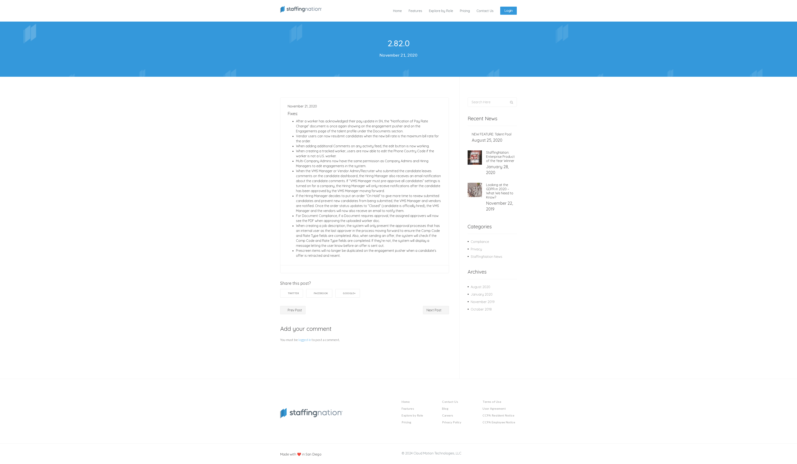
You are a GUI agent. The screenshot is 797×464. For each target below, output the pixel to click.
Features (408, 408)
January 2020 (482, 294)
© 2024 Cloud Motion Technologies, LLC (431, 453)
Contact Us (450, 401)
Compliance (480, 242)
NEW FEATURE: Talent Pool (491, 134)
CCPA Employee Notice (499, 422)
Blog (445, 408)
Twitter (293, 293)
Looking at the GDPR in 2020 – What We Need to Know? (499, 191)
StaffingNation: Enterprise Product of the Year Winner (500, 156)
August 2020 (480, 287)
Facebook (321, 293)
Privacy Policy (451, 422)
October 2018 (481, 309)
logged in (304, 340)
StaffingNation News (486, 257)
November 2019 (483, 302)
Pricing (406, 422)
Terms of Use (492, 401)
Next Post (434, 310)
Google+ (349, 293)
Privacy (476, 249)
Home (406, 401)
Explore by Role (412, 415)
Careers (447, 415)
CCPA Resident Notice (498, 415)
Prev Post (294, 310)
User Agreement (494, 408)
